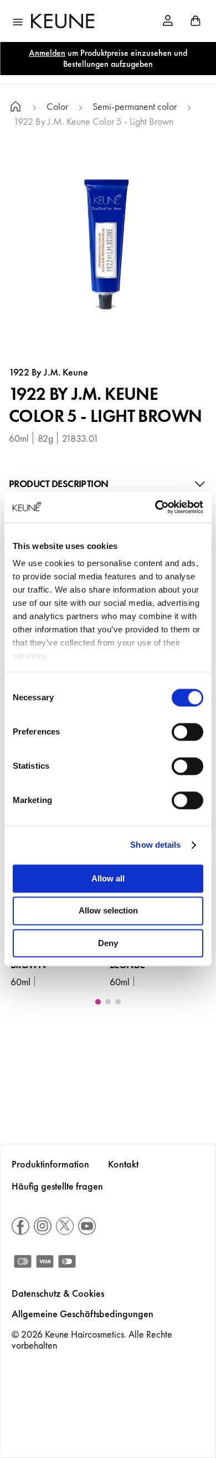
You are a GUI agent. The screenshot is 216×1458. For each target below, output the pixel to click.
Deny (108, 943)
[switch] (187, 732)
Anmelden (47, 53)
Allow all (108, 878)
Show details (155, 844)
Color (57, 107)
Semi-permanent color (134, 107)
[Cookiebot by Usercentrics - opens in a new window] (155, 507)
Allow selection (108, 911)
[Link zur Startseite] (15, 108)
